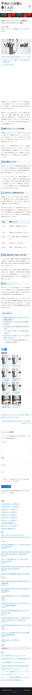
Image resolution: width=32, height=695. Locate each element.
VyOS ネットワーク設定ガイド (9, 520)
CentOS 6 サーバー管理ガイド (9, 512)
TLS (24, 662)
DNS (10, 659)
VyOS (13, 669)
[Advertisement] (16, 84)
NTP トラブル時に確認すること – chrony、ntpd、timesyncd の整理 (15, 560)
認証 (28, 677)
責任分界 (3, 680)
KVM (28, 659)
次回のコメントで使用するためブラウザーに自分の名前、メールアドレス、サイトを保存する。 (16, 480)
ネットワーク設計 (6, 674)
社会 (23, 677)
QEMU (16, 662)
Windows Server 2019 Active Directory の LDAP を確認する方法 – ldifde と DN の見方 (16, 567)
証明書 (25, 677)
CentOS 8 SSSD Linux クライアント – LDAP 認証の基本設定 (15, 597)
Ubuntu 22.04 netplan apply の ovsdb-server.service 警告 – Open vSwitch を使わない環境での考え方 (16, 553)
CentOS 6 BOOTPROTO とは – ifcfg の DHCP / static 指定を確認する (15, 589)
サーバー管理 (9, 672)
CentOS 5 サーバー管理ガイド (9, 509)
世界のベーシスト (4, 677)
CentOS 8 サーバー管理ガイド (9, 517)
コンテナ (3, 671)
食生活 (21, 680)
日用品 (25, 59)
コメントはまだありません (7, 64)
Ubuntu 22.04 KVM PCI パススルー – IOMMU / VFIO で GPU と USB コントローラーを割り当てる (15, 619)
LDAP (2, 662)
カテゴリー (3, 644)
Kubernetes (22, 659)
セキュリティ (18, 671)
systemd (20, 662)
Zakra (11, 692)
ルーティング (21, 674)
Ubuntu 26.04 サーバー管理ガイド (10, 504)
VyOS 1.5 (17, 669)
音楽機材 (17, 680)
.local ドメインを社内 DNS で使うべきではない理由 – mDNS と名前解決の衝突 (15, 633)
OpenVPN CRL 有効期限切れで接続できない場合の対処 (15, 575)
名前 (3, 457)
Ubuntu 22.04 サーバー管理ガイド (10, 506)
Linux (8, 662)
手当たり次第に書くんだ (11, 5)
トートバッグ (10, 59)
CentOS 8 (4, 659)
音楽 (12, 680)
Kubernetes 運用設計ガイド (9, 523)
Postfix (12, 662)
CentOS (8, 655)
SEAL (5, 59)
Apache (2, 655)
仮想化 (12, 677)
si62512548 (7, 57)
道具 (9, 61)
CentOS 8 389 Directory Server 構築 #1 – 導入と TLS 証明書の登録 (15, 582)
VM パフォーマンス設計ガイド (9, 526)
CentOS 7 (23, 655)
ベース (15, 674)
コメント (4, 442)
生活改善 (5, 61)
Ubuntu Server (6, 669)
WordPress (18, 692)
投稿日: (15, 57)
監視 (20, 677)
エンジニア (22, 669)
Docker (13, 659)
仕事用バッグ (17, 59)
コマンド (27, 669)
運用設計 (9, 680)
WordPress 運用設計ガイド (8, 528)
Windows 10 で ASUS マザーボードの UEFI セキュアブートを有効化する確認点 (15, 604)
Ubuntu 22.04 (12, 666)
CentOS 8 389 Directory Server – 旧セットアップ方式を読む (16, 626)
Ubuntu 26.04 (23, 666)
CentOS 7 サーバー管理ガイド (9, 515)
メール (3, 465)
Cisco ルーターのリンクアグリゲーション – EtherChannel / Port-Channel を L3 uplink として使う (15, 537)
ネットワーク (25, 671)
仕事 (9, 677)
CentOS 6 (18, 655)
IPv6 (16, 659)
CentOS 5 (13, 655)
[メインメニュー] (29, 6)
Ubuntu (3, 666)
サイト (2, 472)
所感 (29, 57)
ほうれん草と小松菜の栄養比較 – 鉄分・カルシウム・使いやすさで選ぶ (15, 611)
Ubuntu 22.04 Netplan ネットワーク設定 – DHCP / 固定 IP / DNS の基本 (16, 545)
